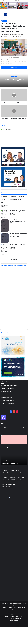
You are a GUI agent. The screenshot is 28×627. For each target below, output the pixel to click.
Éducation (4, 20)
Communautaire (5, 470)
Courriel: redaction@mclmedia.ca (8, 403)
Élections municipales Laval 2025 (8, 484)
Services (14, 609)
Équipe (23, 607)
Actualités (4, 468)
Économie (19, 479)
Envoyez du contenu (11, 607)
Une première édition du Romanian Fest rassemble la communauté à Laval (18, 221)
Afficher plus (14, 67)
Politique (20, 475)
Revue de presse (12, 477)
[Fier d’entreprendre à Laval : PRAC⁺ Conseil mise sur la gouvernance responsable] (5, 250)
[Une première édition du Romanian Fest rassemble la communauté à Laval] (5, 225)
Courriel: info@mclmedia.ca (7, 391)
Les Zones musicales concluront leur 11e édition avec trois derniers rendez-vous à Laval (18, 235)
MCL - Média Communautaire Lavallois (9, 34)
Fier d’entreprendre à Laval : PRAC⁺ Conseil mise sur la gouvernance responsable (18, 246)
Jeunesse (12, 472)
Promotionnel (4, 477)
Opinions (15, 475)
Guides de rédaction (14, 620)
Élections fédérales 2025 (12, 481)
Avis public (10, 468)
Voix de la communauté (11, 479)
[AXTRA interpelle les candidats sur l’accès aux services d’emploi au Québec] (5, 214)
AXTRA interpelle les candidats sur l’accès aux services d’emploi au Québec (18, 212)
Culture (17, 470)
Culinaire (12, 470)
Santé (19, 477)
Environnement (5, 472)
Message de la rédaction (6, 475)
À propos (19, 607)
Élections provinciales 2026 (7, 486)
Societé (23, 477)
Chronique (16, 468)
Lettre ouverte (18, 472)
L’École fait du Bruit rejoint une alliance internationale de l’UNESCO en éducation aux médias (14, 81)
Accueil (4, 607)
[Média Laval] (5, 15)
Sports (3, 479)
